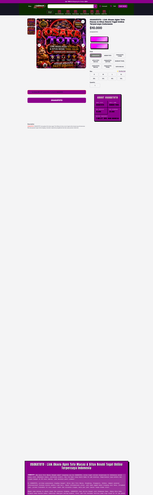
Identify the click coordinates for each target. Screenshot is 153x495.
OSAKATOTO (56, 100)
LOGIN (99, 39)
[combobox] (71, 6)
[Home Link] (40, 6)
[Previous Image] (39, 45)
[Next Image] (83, 45)
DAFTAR (99, 46)
